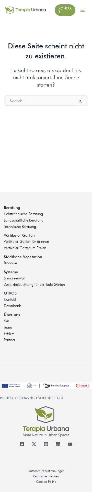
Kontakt (10, 299)
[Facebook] (22, 444)
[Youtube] (70, 444)
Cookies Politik (46, 482)
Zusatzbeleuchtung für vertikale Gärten (34, 284)
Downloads (12, 305)
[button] (65, 10)
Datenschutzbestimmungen (46, 471)
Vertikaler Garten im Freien (25, 248)
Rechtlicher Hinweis (46, 476)
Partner (9, 340)
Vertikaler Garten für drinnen (26, 241)
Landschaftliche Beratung (23, 220)
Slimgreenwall (14, 278)
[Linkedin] (58, 444)
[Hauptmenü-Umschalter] (82, 10)
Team (8, 327)
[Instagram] (46, 444)
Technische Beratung (20, 226)
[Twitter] (34, 444)
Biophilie (10, 263)
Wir (6, 321)
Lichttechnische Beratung (23, 214)
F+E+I (10, 333)
